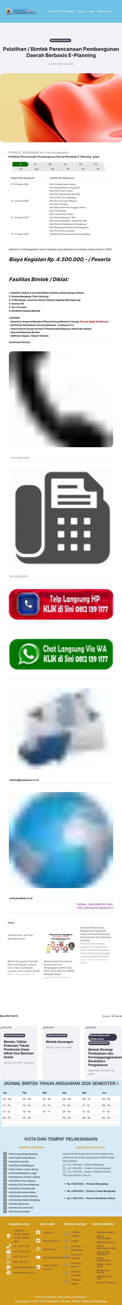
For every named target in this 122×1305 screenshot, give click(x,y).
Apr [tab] (65, 164)
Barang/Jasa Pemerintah (103, 1253)
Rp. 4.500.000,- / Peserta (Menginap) (87, 1183)
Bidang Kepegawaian (103, 1259)
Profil (63, 11)
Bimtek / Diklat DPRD (104, 1265)
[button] (71, 11)
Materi (70, 11)
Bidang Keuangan (105, 1232)
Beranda (54, 11)
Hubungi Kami (105, 11)
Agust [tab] (36, 169)
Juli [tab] (21, 169)
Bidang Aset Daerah (103, 1271)
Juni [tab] (95, 164)
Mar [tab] (50, 164)
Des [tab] (98, 169)
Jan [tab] (20, 164)
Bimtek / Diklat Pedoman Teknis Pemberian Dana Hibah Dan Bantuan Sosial (19, 1049)
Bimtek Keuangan (59, 1042)
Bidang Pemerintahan (104, 1237)
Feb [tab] (35, 164)
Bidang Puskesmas (106, 1282)
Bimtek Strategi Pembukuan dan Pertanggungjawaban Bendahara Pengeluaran (105, 1057)
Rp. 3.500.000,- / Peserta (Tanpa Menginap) (91, 1191)
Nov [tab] (83, 169)
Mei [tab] (80, 164)
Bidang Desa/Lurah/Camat (106, 1247)
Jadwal (80, 11)
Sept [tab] (52, 169)
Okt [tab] (67, 169)
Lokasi (91, 11)
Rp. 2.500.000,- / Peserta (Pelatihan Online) (91, 1198)
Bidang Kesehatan (106, 1242)
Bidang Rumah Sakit (104, 1277)
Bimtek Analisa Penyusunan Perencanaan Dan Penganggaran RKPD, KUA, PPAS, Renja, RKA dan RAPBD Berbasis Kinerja (59, 967)
